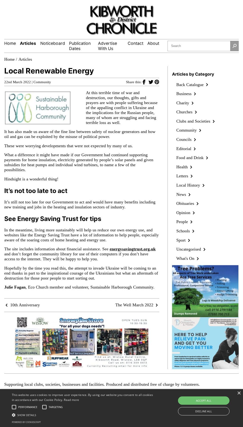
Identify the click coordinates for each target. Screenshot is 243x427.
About (153, 43)
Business (184, 93)
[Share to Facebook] (146, 81)
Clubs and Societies (193, 121)
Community (42, 82)
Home (10, 43)
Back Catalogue (190, 84)
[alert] (121, 408)
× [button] (239, 393)
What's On (186, 258)
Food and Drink (190, 157)
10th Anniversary (24, 305)
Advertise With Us (107, 46)
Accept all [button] (204, 400)
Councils (184, 139)
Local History (188, 185)
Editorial (184, 148)
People (182, 221)
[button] (83, 415)
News (181, 194)
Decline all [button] (203, 411)
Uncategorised (189, 249)
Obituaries (185, 203)
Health (182, 167)
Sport (181, 240)
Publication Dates (80, 46)
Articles (28, 43)
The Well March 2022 (134, 305)
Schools (183, 231)
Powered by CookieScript (26, 422)
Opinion (184, 212)
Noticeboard (52, 43)
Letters (182, 176)
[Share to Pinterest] (156, 81)
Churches (185, 112)
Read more (71, 400)
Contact (135, 43)
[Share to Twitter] (151, 81)
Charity (183, 103)
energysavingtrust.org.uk (133, 249)
